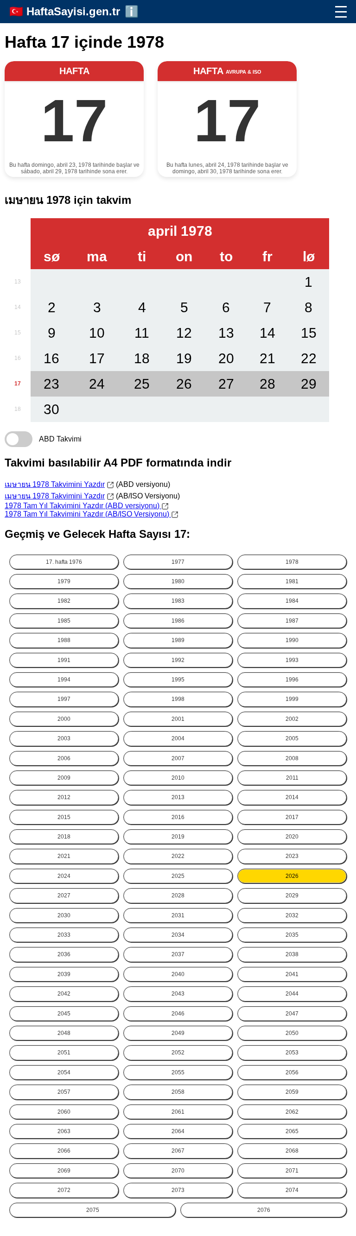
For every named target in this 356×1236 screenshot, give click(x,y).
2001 (178, 719)
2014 (292, 797)
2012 (63, 797)
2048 (63, 1033)
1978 (292, 562)
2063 (63, 1131)
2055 (178, 1072)
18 (17, 409)
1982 (63, 601)
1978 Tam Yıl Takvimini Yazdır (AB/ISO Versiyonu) (88, 514)
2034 (178, 935)
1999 (292, 699)
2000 (63, 719)
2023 (292, 856)
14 (17, 307)
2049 (178, 1033)
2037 (178, 954)
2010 (178, 778)
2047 (292, 1013)
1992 (178, 660)
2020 (292, 836)
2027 (63, 895)
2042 (63, 993)
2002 (292, 719)
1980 (178, 581)
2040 (178, 974)
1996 (292, 679)
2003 (63, 738)
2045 (63, 1013)
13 (17, 281)
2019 (178, 836)
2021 (63, 856)
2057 (63, 1092)
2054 (63, 1072)
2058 (178, 1092)
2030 (63, 915)
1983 (178, 601)
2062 (292, 1112)
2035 (292, 935)
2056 (292, 1072)
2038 (292, 954)
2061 (178, 1112)
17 (17, 383)
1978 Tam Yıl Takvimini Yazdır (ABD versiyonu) (83, 506)
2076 (263, 1210)
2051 (63, 1052)
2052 (178, 1052)
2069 (63, 1170)
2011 (292, 778)
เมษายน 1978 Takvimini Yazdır (55, 484)
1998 (178, 699)
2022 (178, 856)
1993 (292, 660)
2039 (63, 974)
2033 (63, 935)
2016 (178, 817)
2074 (292, 1190)
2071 (292, 1170)
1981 (292, 581)
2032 (292, 915)
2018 (63, 836)
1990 (292, 640)
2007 (178, 758)
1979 (63, 581)
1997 (63, 699)
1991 (63, 660)
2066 (63, 1151)
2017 (292, 817)
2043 (178, 993)
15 (17, 332)
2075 (92, 1210)
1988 (63, 640)
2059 (292, 1092)
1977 (178, 562)
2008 (292, 758)
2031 (178, 915)
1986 (178, 621)
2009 (63, 778)
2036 (63, 954)
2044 (292, 993)
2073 (178, 1190)
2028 (178, 895)
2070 (178, 1170)
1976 (64, 562)
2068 (292, 1151)
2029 (292, 895)
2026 (292, 876)
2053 (292, 1052)
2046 (178, 1013)
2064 (178, 1131)
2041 (292, 974)
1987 (292, 621)
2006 (63, 758)
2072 (63, 1190)
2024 (63, 876)
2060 (63, 1112)
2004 (178, 738)
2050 (292, 1033)
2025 (178, 876)
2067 (178, 1151)
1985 (63, 621)
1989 (178, 640)
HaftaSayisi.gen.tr (73, 11)
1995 (178, 679)
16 (17, 358)
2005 (292, 738)
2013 (178, 797)
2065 (292, 1131)
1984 (292, 601)
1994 (63, 679)
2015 (63, 817)
